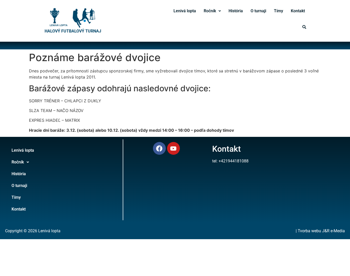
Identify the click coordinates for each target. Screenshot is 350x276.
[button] (212, 11)
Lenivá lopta (184, 10)
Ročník (210, 10)
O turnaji (258, 10)
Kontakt (298, 10)
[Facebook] (159, 148)
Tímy (278, 10)
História (236, 10)
